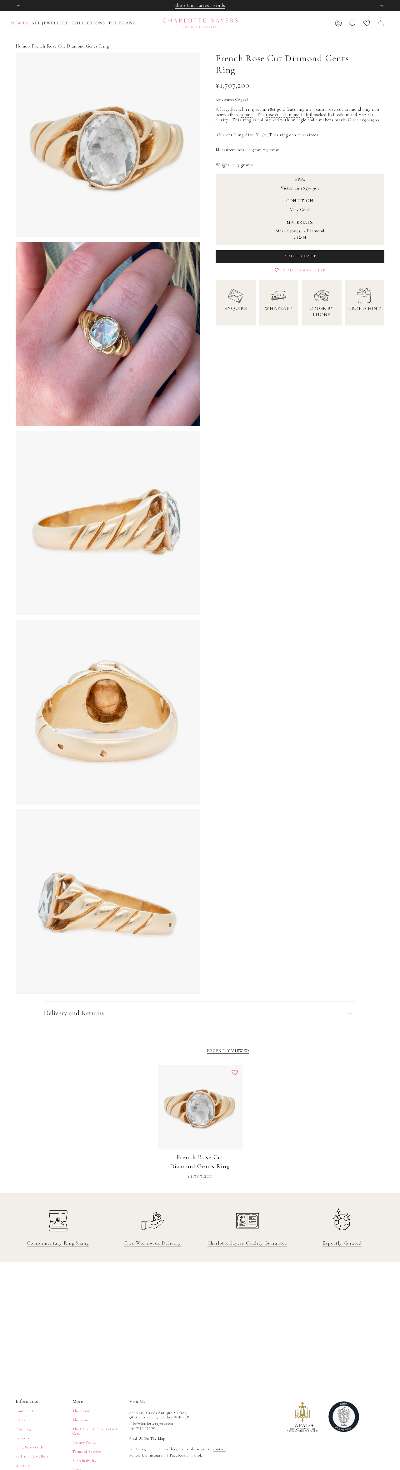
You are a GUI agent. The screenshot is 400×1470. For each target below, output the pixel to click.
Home (21, 46)
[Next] (381, 5)
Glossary (23, 1465)
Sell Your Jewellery (32, 1456)
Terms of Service (87, 1451)
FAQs (20, 1420)
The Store (80, 1420)
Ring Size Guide (30, 1447)
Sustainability (84, 1460)
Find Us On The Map (147, 1438)
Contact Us (25, 1411)
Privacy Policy (84, 1442)
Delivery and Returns (74, 1013)
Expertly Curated (342, 1243)
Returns (22, 1438)
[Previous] (18, 5)
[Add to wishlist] (234, 1072)
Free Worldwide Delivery (152, 1243)
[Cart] (380, 23)
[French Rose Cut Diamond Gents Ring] (200, 1107)
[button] (51, 23)
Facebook (178, 1455)
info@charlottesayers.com (151, 1423)
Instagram (157, 1455)
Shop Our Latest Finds (200, 5)
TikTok (196, 1455)
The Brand (81, 1411)
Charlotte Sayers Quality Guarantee (247, 1243)
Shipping (23, 1429)
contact (219, 1449)
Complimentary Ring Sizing (58, 1243)
